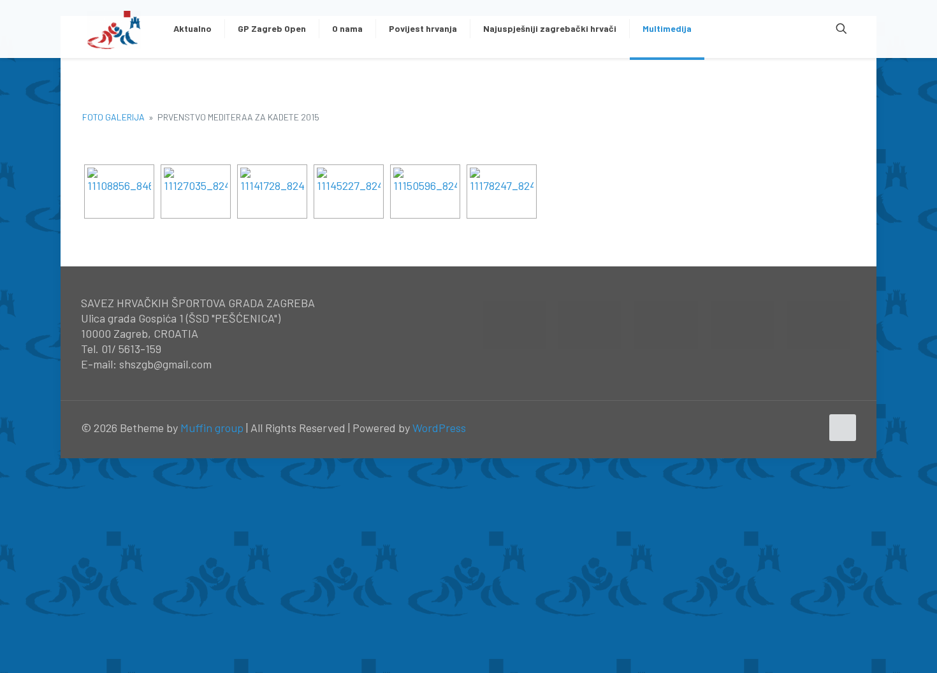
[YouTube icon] (798, 428)
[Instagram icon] (812, 428)
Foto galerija (113, 117)
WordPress (439, 428)
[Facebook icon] (785, 428)
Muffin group (211, 428)
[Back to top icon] (842, 427)
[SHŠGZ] (114, 28)
